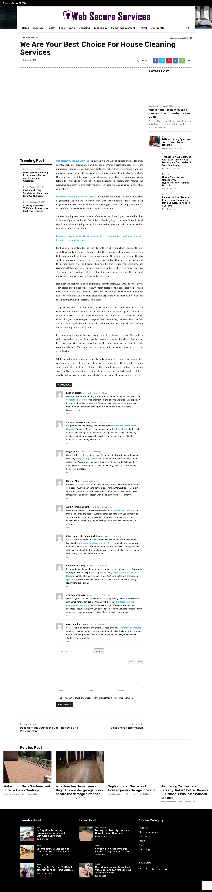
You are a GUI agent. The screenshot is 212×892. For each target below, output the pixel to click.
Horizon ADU (72, 481)
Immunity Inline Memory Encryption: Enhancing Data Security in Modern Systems (176, 201)
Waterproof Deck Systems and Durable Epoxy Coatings (26, 788)
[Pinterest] (169, 60)
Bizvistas (61, 236)
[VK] (175, 60)
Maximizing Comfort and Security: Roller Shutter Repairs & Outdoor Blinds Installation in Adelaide (184, 792)
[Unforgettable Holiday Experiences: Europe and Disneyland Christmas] (27, 834)
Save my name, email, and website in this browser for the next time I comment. (97, 698)
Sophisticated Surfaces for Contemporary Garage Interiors (132, 788)
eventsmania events (77, 595)
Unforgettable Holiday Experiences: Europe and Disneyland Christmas (35, 176)
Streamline (130, 794)
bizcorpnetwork (77, 236)
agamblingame (77, 240)
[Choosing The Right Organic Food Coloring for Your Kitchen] (86, 852)
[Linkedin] (153, 869)
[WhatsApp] (182, 60)
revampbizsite (95, 236)
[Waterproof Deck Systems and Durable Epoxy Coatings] (27, 767)
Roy (158, 106)
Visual (132, 661)
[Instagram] (146, 869)
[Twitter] (162, 60)
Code (140, 661)
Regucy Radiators (75, 392)
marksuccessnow (131, 236)
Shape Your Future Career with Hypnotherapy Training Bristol (175, 181)
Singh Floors (72, 451)
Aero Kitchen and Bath (78, 506)
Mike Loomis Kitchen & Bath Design (84, 536)
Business (152, 106)
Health (97, 864)
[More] (189, 60)
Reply (68, 414)
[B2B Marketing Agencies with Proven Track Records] (154, 141)
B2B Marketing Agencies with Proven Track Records (176, 142)
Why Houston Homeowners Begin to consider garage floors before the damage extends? (79, 790)
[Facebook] (155, 60)
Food (97, 846)
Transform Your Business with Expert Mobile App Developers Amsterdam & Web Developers (177, 161)
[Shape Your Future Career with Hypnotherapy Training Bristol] (154, 179)
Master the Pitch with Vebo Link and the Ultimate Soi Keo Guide (169, 113)
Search (99, 651)
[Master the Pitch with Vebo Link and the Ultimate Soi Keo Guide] (170, 89)
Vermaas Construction (78, 422)
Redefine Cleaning (75, 565)
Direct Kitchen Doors (77, 624)
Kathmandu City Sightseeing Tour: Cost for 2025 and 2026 (36, 193)
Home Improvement (28, 38)
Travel (25, 169)
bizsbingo (61, 240)
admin (164, 148)
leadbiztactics (112, 236)
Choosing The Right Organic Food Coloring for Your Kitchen (112, 850)
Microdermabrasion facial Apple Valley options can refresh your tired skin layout (113, 870)
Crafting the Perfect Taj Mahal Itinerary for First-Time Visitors (36, 208)
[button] (187, 28)
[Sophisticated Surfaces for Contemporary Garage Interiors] (132, 767)
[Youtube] (166, 869)
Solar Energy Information (127, 727)
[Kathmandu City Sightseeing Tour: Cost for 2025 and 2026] (27, 852)
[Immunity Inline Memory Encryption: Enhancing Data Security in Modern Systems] (154, 199)
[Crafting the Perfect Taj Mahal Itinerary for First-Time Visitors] (27, 870)
